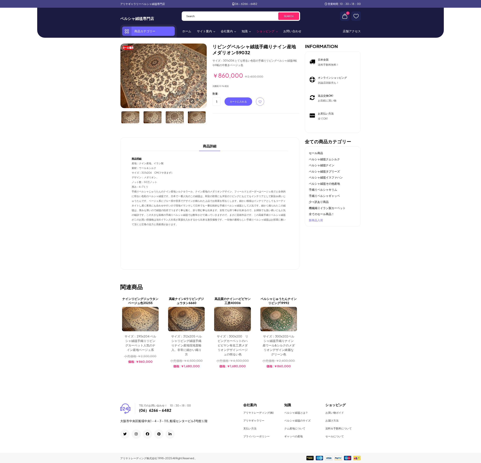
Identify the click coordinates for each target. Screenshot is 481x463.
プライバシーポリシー (256, 436)
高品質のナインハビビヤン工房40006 (233, 301)
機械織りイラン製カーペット (327, 208)
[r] (125, 434)
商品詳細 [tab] (209, 146)
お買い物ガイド (334, 412)
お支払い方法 (326, 113)
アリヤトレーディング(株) (258, 412)
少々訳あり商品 (319, 201)
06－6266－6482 (246, 3)
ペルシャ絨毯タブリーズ (324, 171)
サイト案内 (204, 31)
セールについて (334, 436)
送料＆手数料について (338, 428)
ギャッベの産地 (293, 436)
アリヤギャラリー (253, 420)
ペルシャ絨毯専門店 (137, 18)
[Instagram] (136, 434)
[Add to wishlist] (155, 319)
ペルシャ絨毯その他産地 (324, 183)
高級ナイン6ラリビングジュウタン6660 (186, 301)
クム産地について (294, 428)
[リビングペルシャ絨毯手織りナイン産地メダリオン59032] (163, 75)
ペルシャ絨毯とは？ (296, 412)
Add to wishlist (260, 101)
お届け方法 (332, 420)
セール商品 (316, 153)
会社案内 (227, 31)
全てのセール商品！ (321, 214)
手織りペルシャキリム (323, 189)
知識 (245, 31)
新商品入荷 (316, 220)
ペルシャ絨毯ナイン (321, 165)
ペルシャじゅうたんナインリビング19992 (279, 301)
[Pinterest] (158, 434)
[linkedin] (170, 434)
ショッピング (265, 31)
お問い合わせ (292, 31)
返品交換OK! (325, 95)
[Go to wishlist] (356, 16)
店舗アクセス (352, 31)
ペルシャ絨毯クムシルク (324, 159)
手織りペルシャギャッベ (324, 195)
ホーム (186, 31)
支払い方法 (249, 428)
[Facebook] (147, 434)
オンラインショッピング (332, 77)
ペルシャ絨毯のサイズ (297, 420)
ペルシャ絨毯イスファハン (326, 177)
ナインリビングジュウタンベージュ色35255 (140, 301)
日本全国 (323, 59)
